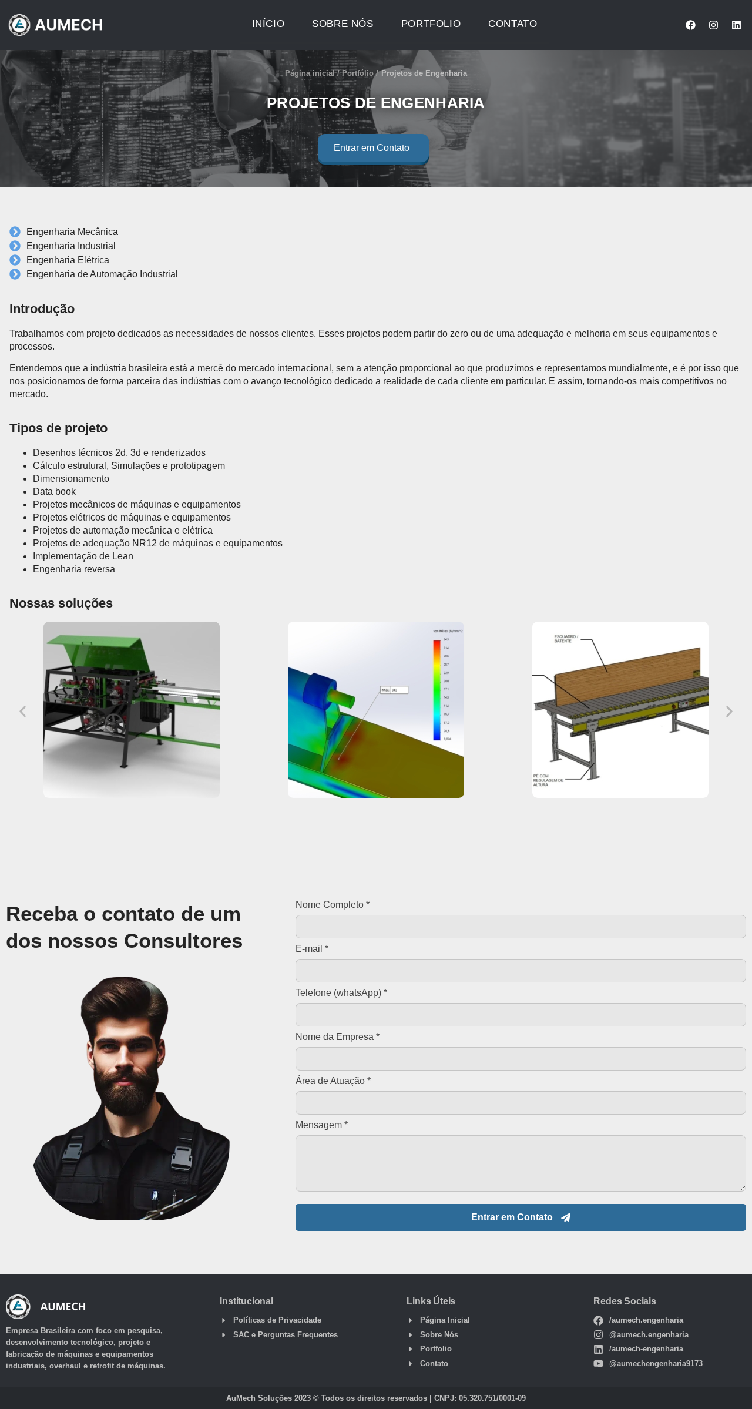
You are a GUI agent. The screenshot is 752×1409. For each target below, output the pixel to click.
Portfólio (358, 73)
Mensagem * (322, 1125)
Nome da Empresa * (338, 1037)
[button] (373, 150)
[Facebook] (690, 25)
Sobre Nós (342, 23)
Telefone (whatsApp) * (341, 993)
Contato (512, 23)
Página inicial (310, 73)
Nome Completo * (333, 905)
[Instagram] (713, 25)
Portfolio (431, 23)
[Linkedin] (736, 25)
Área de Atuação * (333, 1081)
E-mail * (312, 949)
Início (268, 23)
